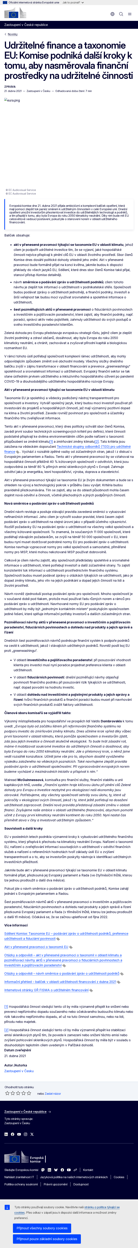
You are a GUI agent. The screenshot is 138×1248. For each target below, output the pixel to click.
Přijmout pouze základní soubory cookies (47, 1239)
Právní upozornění (55, 1184)
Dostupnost (81, 1184)
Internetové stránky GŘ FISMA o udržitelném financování (46, 990)
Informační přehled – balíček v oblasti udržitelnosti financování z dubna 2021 (60, 982)
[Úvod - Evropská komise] (15, 12)
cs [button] (112, 14)
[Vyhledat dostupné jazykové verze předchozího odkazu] (17, 452)
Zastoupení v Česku (19, 1071)
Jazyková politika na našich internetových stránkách (74, 1177)
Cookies (119, 1177)
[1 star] (7, 1093)
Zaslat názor (53, 1093)
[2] (97, 441)
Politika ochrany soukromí (21, 1184)
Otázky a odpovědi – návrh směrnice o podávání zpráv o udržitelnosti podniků (61, 973)
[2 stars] (10, 1093)
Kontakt (88, 1170)
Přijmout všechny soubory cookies (42, 1228)
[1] (51, 441)
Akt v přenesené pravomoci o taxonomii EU (36, 947)
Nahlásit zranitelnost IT (19, 1177)
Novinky (13, 34)
